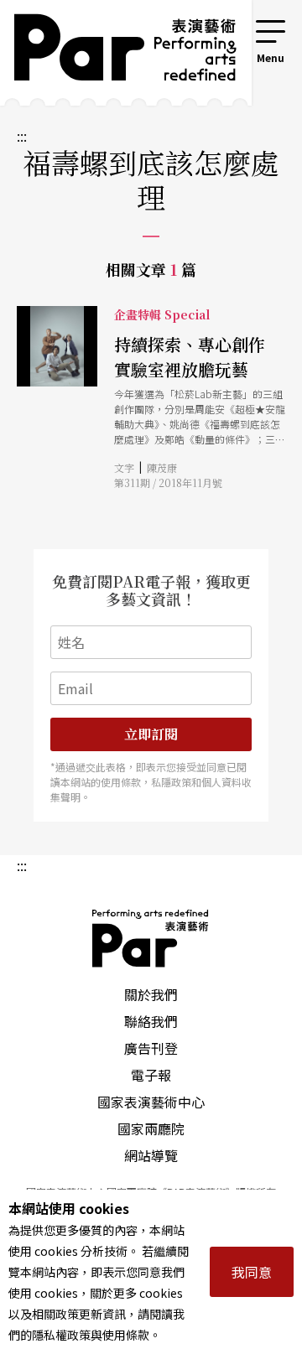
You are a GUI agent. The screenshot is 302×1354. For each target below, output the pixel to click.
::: (230, 27)
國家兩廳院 (151, 1128)
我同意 (252, 1272)
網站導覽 (151, 1155)
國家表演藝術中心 (151, 1102)
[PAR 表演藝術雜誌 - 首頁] (113, 53)
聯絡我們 (151, 1021)
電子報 (151, 1075)
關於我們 (151, 994)
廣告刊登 (151, 1048)
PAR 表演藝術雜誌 (151, 938)
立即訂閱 (151, 734)
